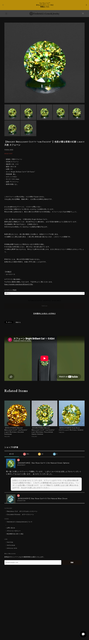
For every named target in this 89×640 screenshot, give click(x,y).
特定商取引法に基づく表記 (15, 534)
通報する (18, 322)
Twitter (10, 542)
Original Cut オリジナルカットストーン (22, 512)
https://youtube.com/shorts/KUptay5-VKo (18, 284)
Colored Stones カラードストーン (20, 515)
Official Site (12, 548)
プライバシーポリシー (14, 531)
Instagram (11, 545)
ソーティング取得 (10, 290)
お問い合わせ (11, 528)
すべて (11, 454)
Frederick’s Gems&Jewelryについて (19, 522)
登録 (72, 562)
